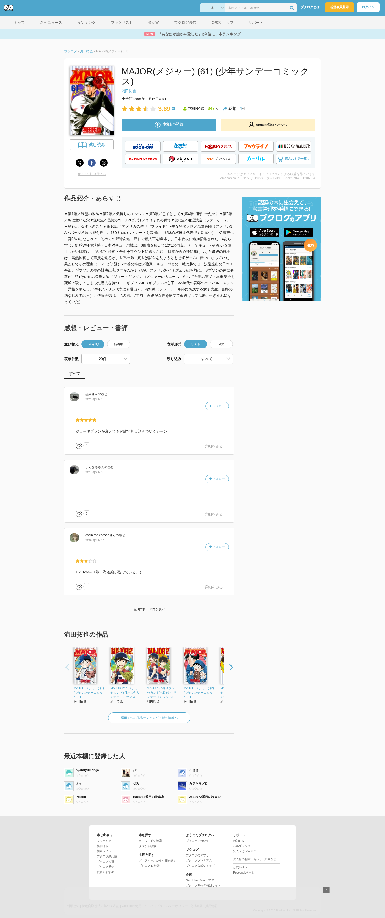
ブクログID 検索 (149, 865)
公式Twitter (240, 867)
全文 (221, 344)
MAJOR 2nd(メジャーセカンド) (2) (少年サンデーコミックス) (162, 692)
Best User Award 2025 (200, 880)
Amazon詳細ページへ (271, 125)
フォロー (218, 406)
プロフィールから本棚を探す (157, 860)
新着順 (118, 344)
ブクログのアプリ (197, 855)
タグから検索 (147, 846)
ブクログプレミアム (199, 860)
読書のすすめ (105, 872)
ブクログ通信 (105, 866)
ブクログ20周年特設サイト (203, 885)
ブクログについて (197, 840)
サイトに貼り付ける (92, 174)
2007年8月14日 (96, 540)
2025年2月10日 (96, 399)
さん (91, 394)
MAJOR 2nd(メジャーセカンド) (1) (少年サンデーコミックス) (125, 692)
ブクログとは (310, 7)
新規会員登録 (339, 7)
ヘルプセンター (243, 846)
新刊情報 (102, 846)
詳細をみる (214, 446)
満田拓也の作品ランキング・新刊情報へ (149, 718)
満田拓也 (129, 91)
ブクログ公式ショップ (200, 865)
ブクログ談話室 (107, 856)
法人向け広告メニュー (247, 851)
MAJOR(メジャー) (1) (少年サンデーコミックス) (89, 692)
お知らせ (239, 840)
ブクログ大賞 (105, 861)
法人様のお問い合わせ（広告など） (256, 859)
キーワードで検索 (150, 840)
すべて (74, 373)
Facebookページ (244, 872)
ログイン (368, 7)
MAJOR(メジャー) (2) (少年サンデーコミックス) (199, 692)
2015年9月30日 (96, 472)
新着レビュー (105, 851)
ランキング (104, 840)
